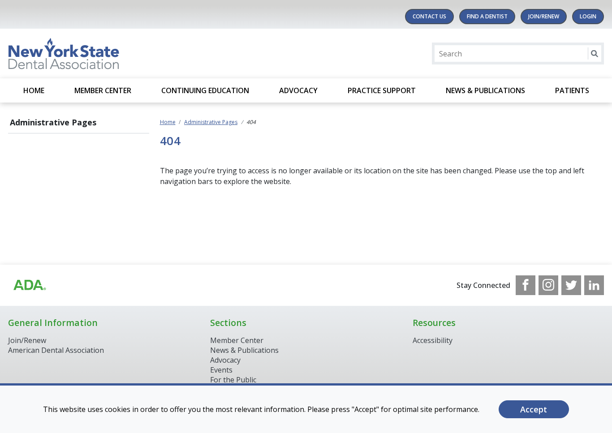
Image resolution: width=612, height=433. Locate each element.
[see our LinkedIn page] (594, 285)
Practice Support (382, 90)
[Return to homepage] (124, 53)
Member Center (102, 90)
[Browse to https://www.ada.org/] (29, 285)
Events (221, 370)
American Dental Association (56, 350)
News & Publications (485, 90)
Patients (572, 90)
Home (33, 90)
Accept (533, 409)
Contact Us (429, 16)
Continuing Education (205, 90)
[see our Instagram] (548, 285)
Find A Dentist (487, 16)
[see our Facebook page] (525, 285)
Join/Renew (543, 16)
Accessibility (433, 340)
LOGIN (588, 16)
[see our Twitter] (571, 285)
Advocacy (298, 90)
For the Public (233, 380)
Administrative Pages (53, 122)
